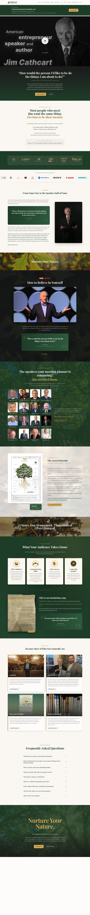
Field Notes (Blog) (74, 2)
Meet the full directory (60, 420)
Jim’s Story (51, 94)
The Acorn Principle (46, 2)
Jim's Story (39, 2)
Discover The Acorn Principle (54, 504)
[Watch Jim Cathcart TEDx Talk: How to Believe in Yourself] (45, 304)
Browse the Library (53, 728)
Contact (80, 2)
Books (65, 2)
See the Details (73, 10)
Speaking (52, 2)
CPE (62, 2)
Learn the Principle (14, 728)
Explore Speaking (14, 689)
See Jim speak (45, 354)
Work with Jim (57, 2)
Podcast (68, 2)
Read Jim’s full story (13, 245)
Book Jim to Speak (40, 94)
